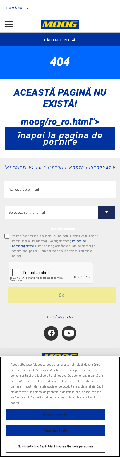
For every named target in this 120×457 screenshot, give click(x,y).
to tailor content (63, 229)
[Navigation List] (9, 24)
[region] (60, 406)
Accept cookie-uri (55, 414)
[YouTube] (69, 333)
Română (14, 8)
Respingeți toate (55, 430)
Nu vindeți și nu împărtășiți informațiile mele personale (55, 446)
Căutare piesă (60, 40)
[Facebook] (51, 333)
